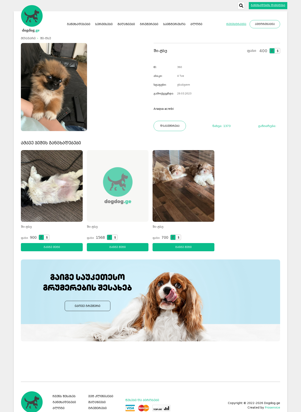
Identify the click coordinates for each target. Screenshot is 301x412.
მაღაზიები (97, 402)
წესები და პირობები (142, 400)
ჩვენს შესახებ (64, 396)
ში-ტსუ (26, 226)
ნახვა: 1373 (222, 126)
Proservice (272, 407)
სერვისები (104, 24)
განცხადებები (78, 24)
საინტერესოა (174, 24)
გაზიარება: (268, 126)
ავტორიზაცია (265, 24)
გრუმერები (97, 408)
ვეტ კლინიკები (100, 396)
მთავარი (28, 38)
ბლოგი (58, 408)
